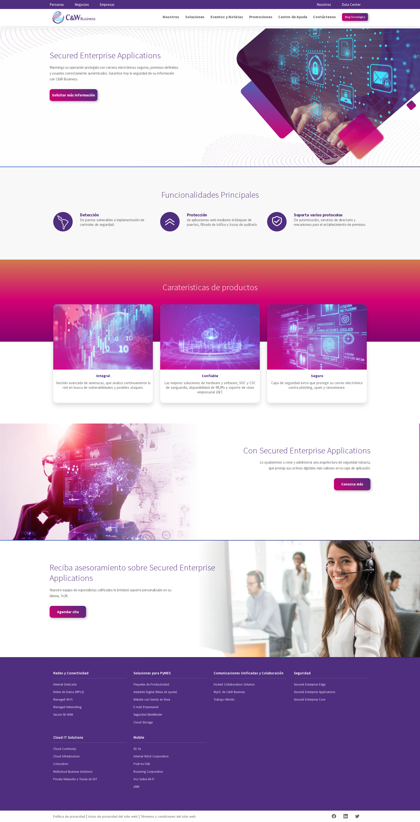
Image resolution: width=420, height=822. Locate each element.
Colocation (60, 764)
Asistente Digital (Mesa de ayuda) (155, 692)
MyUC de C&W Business (229, 692)
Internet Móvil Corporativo (151, 756)
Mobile (138, 737)
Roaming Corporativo (148, 772)
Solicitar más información (73, 95)
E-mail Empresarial (145, 707)
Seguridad (302, 673)
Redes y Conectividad (70, 673)
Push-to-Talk (141, 764)
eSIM (136, 787)
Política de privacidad (69, 816)
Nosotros (324, 4)
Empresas (107, 4)
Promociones (260, 16)
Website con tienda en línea (151, 699)
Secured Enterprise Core (309, 699)
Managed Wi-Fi (63, 699)
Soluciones (194, 16)
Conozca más (352, 484)
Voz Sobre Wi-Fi (143, 779)
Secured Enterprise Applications (314, 692)
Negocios (82, 4)
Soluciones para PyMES (152, 673)
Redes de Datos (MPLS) (68, 692)
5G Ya (137, 749)
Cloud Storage (143, 722)
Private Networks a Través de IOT (75, 779)
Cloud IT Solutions (68, 737)
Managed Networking (67, 707)
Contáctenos (324, 16)
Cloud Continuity (64, 749)
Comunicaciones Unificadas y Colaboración (248, 673)
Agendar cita (68, 612)
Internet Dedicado (65, 684)
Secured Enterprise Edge (309, 684)
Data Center (351, 4)
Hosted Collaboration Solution (234, 684)
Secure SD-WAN (63, 714)
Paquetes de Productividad (151, 684)
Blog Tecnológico (355, 17)
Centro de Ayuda (292, 16)
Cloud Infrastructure (66, 756)
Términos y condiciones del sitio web (168, 816)
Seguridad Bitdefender (147, 714)
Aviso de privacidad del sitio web (113, 816)
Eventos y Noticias (226, 16)
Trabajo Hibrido (224, 699)
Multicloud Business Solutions (72, 772)
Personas (57, 4)
